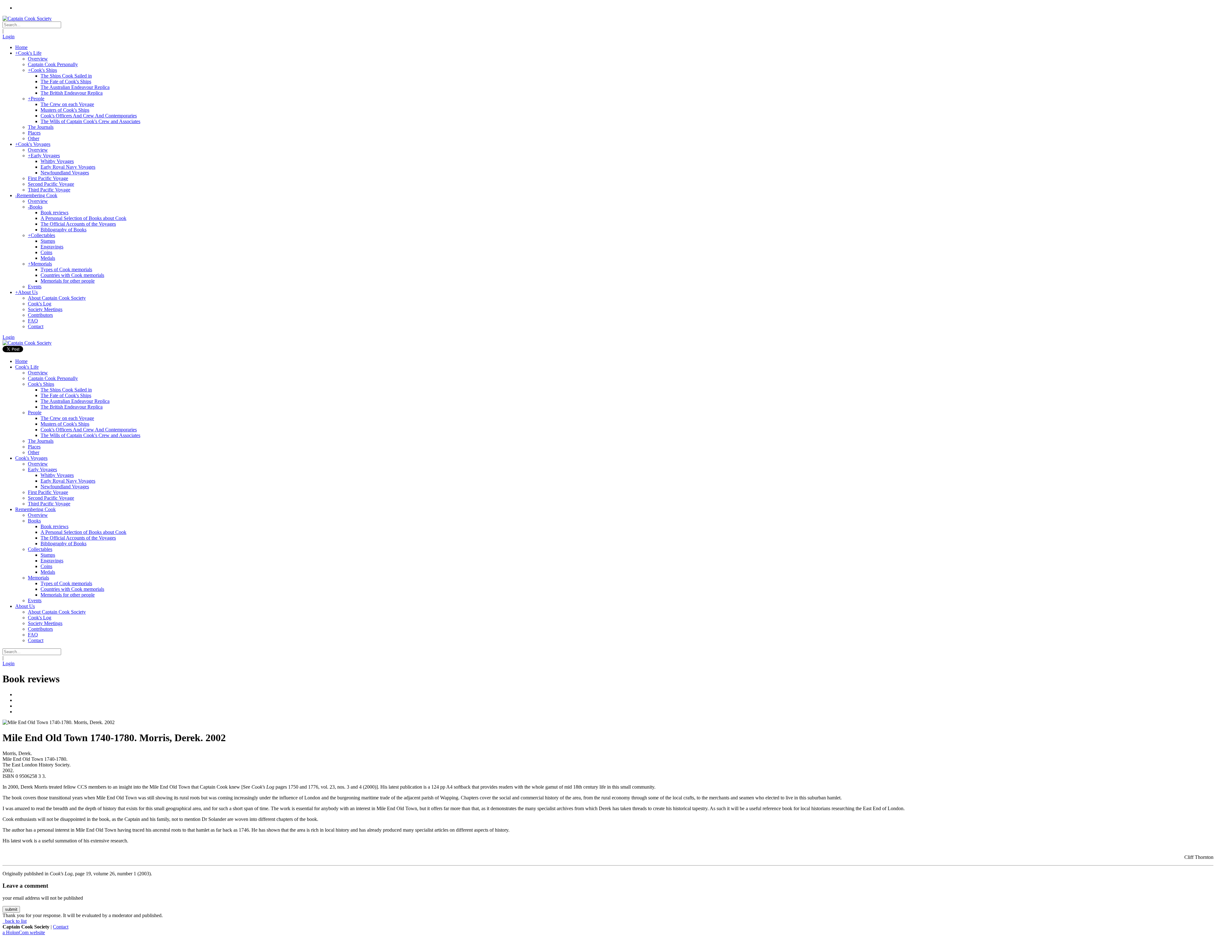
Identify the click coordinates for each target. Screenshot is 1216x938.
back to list (15, 921)
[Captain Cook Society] (27, 18)
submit (11, 909)
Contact (60, 926)
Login (9, 36)
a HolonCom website (24, 932)
